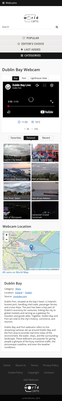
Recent (46, 137)
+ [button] (7, 235)
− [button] (7, 239)
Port (24, 78)
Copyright (33, 372)
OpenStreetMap (44, 269)
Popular (32, 38)
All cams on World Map (15, 272)
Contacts (49, 372)
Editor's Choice (32, 44)
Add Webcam (31, 379)
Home (6, 365)
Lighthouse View (39, 78)
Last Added (31, 49)
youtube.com (20, 296)
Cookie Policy (15, 372)
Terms (34, 365)
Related (31, 137)
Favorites (16, 137)
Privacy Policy (50, 365)
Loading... (30, 250)
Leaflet (32, 269)
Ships (18, 288)
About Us (20, 365)
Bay (15, 78)
